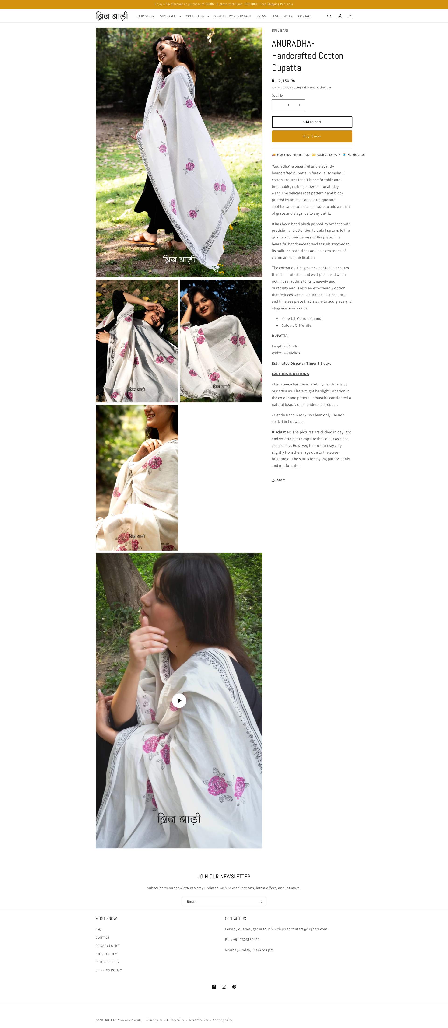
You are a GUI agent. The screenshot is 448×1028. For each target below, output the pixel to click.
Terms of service (198, 1019)
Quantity (278, 96)
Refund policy (154, 1019)
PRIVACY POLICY (108, 946)
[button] (170, 16)
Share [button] (281, 480)
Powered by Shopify (129, 1020)
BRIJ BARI (111, 1020)
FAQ (99, 929)
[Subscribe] (261, 901)
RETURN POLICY (107, 962)
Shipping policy (222, 1019)
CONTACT (102, 937)
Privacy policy (175, 1019)
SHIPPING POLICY (109, 970)
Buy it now (312, 136)
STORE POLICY (106, 954)
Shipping (296, 87)
